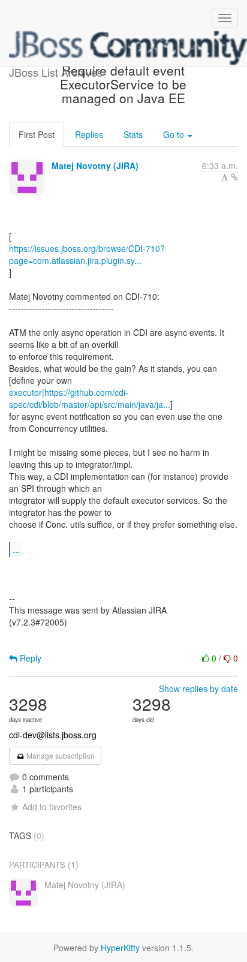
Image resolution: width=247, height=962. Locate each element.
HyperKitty (120, 948)
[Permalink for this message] (234, 177)
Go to (174, 134)
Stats (133, 134)
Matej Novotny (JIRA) (95, 166)
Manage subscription (60, 755)
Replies (89, 134)
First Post (37, 134)
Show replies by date (198, 689)
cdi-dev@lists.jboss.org (53, 735)
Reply (29, 658)
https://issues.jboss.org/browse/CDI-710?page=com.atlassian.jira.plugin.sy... (87, 254)
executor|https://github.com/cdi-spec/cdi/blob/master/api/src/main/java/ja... (89, 398)
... (16, 549)
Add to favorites (52, 807)
